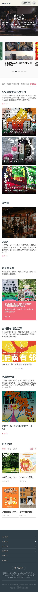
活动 (15, 449)
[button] (13, 71)
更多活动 (33, 84)
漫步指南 (5, 551)
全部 (4, 449)
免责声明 (12, 588)
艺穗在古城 (25, 84)
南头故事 (5, 537)
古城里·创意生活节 (13, 84)
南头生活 (5, 546)
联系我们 (5, 560)
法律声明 (19, 588)
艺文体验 (5, 541)
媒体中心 (5, 555)
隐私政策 (25, 588)
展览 (9, 449)
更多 (3, 104)
